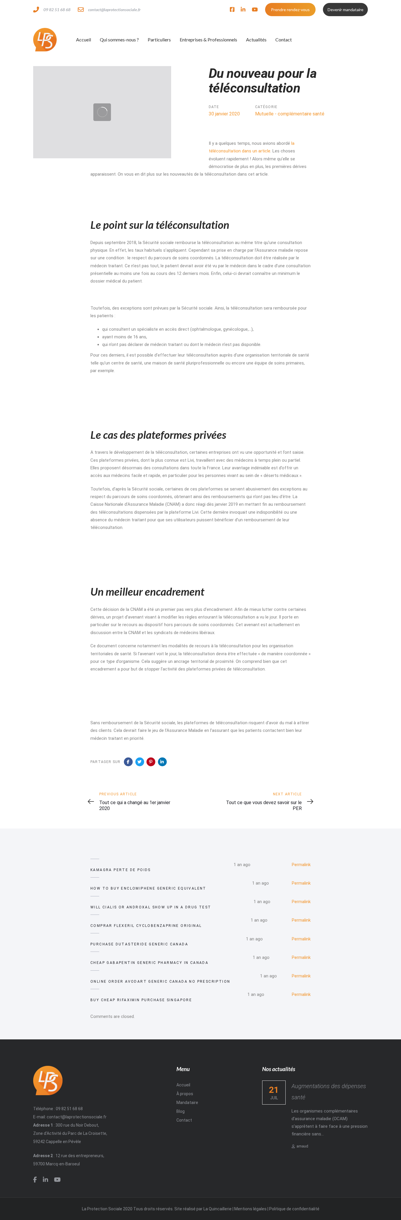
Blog (180, 1111)
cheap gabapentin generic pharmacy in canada (149, 963)
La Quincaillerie (217, 1208)
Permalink (301, 864)
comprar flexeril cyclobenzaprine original (146, 926)
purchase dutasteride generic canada (139, 944)
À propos (184, 1093)
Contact (184, 1120)
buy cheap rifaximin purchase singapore (141, 1000)
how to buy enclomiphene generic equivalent (148, 888)
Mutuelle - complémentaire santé (289, 114)
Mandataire (187, 1102)
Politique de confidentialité (294, 1208)
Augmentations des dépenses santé (329, 1091)
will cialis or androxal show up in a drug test (150, 907)
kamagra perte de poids (120, 870)
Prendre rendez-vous (290, 9)
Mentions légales (250, 1208)
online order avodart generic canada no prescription (160, 981)
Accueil (183, 1084)
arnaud (302, 1146)
